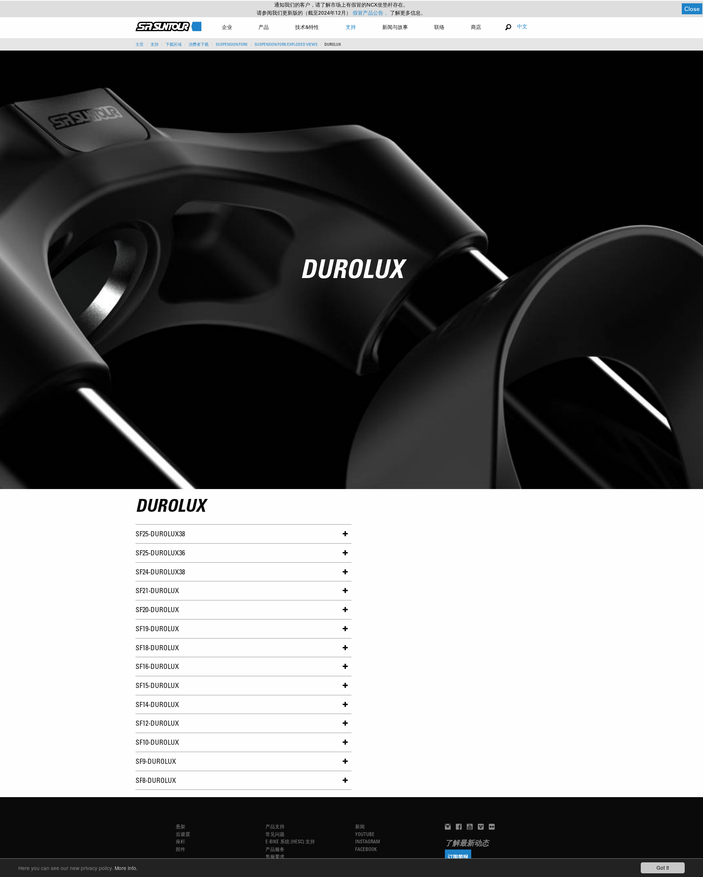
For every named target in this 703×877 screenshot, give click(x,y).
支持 (154, 44)
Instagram (367, 841)
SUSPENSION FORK (232, 44)
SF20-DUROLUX (157, 609)
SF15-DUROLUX (157, 685)
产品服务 (274, 849)
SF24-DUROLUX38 (160, 571)
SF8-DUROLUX (155, 780)
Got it (662, 867)
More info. (126, 868)
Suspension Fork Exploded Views (285, 44)
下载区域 (173, 44)
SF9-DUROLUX (155, 761)
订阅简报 (458, 857)
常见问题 (274, 834)
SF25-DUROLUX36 (160, 552)
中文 (522, 26)
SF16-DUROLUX (157, 666)
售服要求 (274, 856)
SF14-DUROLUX (157, 704)
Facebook (366, 849)
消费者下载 (199, 44)
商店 (476, 27)
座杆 (180, 841)
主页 (139, 44)
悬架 (180, 826)
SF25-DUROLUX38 (160, 533)
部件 (180, 849)
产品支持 (274, 826)
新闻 (360, 826)
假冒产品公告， (371, 13)
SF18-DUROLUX (157, 647)
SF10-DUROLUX (157, 742)
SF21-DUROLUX (157, 590)
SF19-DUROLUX (157, 628)
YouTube (365, 834)
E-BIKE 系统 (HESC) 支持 (290, 841)
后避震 (183, 834)
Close (692, 8)
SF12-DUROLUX (157, 723)
